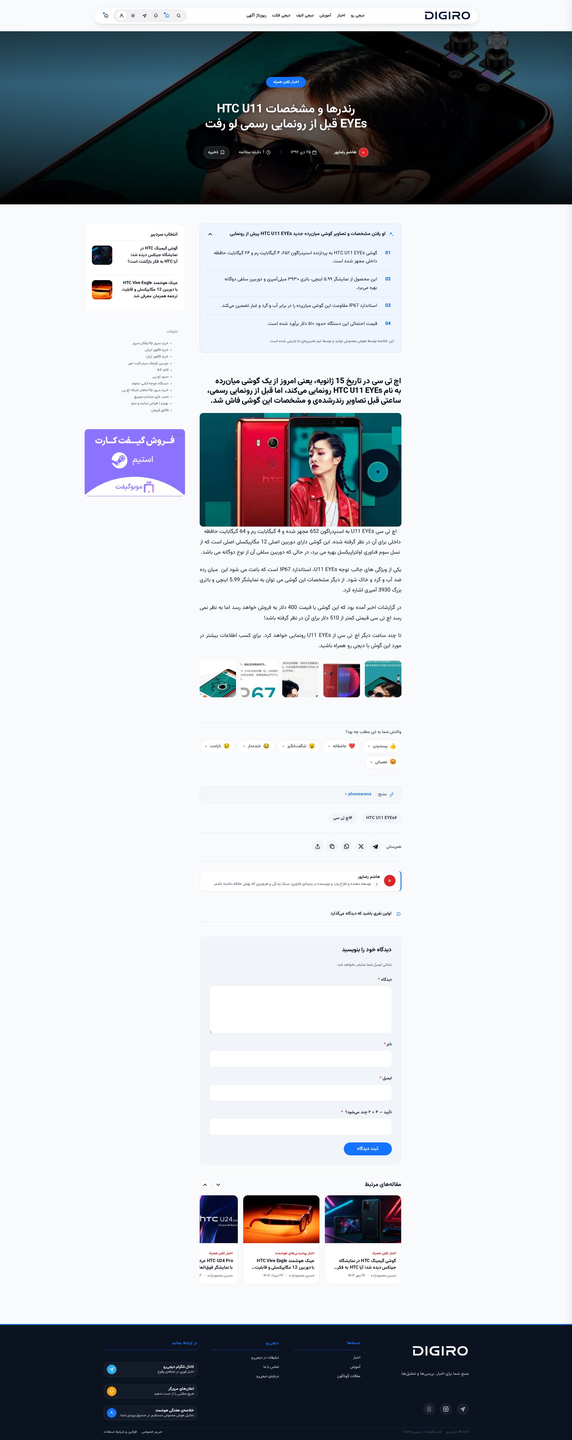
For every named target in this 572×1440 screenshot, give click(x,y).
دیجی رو (358, 15)
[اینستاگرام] (446, 1409)
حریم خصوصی (151, 1432)
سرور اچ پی (160, 376)
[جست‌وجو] (178, 15)
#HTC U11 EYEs (381, 818)
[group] (300, 1240)
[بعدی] (205, 1184)
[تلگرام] (463, 1409)
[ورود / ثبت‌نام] (121, 15)
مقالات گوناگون (348, 1376)
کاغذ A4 (162, 370)
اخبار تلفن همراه (286, 82)
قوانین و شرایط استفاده (120, 1432)
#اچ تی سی (342, 818)
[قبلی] (218, 1184)
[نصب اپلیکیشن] (429, 1409)
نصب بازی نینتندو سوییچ (151, 396)
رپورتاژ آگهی (256, 15)
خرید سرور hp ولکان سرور (150, 343)
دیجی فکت (281, 15)
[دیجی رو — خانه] (447, 15)
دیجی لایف (305, 15)
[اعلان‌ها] (156, 15)
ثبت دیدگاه (367, 1149)
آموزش (325, 15)
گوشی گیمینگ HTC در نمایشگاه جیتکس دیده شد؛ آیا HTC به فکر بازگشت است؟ (153, 255)
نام (388, 1044)
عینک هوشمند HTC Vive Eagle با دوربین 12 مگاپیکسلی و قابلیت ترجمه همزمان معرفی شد (150, 289)
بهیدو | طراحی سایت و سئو (149, 403)
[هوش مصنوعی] (167, 15)
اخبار (341, 15)
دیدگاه (385, 980)
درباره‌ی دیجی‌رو (267, 1376)
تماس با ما (271, 1367)
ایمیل (386, 1078)
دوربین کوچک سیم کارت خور (148, 363)
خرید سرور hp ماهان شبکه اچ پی (145, 390)
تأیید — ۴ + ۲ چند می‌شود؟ (366, 1112)
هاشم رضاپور (345, 152)
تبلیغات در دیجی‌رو (265, 1358)
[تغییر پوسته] (133, 15)
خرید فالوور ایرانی (156, 350)
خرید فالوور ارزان (157, 356)
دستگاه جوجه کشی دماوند (150, 383)
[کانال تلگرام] (144, 15)
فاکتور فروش (159, 410)
